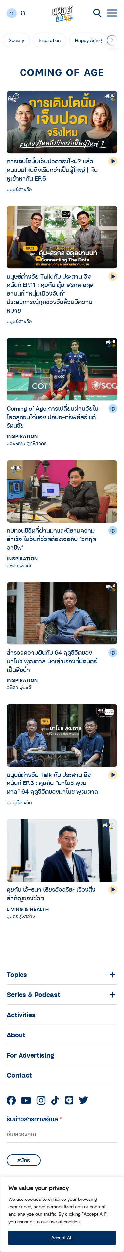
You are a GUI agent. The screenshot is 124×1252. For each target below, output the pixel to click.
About (16, 1035)
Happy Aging (88, 40)
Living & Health (28, 909)
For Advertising (30, 1055)
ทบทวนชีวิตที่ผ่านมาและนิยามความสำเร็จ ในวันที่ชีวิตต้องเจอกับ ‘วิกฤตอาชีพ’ (51, 538)
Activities (21, 1015)
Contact (19, 1075)
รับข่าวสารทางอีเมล (34, 1118)
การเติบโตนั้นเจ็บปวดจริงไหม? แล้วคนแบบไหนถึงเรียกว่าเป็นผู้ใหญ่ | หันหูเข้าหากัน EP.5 (52, 169)
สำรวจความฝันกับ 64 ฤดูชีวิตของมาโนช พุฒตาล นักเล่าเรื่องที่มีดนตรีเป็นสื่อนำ (52, 661)
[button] (112, 40)
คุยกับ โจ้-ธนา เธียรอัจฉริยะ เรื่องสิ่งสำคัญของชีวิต (51, 893)
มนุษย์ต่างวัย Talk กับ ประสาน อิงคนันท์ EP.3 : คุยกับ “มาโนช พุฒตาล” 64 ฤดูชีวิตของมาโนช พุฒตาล (52, 783)
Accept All (62, 1237)
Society (16, 40)
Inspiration (50, 40)
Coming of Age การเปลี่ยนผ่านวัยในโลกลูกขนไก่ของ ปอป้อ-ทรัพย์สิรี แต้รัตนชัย (52, 417)
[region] (62, 1214)
